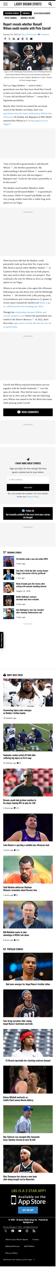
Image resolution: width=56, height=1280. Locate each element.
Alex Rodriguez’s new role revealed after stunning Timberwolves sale (30, 611)
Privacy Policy (32, 497)
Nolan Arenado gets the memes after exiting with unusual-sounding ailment (31, 584)
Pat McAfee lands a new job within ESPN (32, 559)
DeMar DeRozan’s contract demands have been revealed (27, 597)
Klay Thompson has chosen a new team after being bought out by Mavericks (20, 1178)
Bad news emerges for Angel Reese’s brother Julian (28, 984)
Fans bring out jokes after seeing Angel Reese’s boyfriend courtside (18, 1022)
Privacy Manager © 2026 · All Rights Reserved (20, 1227)
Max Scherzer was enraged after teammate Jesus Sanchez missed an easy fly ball (21, 1138)
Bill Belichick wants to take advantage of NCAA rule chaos (16, 933)
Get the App (28, 1210)
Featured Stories (12, 13)
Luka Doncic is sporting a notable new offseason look (26, 845)
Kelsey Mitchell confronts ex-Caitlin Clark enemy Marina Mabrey (18, 1098)
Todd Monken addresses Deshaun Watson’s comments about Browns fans (20, 888)
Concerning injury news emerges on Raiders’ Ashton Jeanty (17, 711)
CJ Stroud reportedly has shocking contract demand (28, 1060)
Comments (44, 34)
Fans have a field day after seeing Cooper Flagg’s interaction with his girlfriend (32, 571)
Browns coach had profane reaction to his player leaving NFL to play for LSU (19, 801)
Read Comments (30, 412)
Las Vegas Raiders (42, 13)
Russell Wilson (28, 17)
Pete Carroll (11, 17)
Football (26, 13)
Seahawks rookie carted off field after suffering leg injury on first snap (19, 756)
